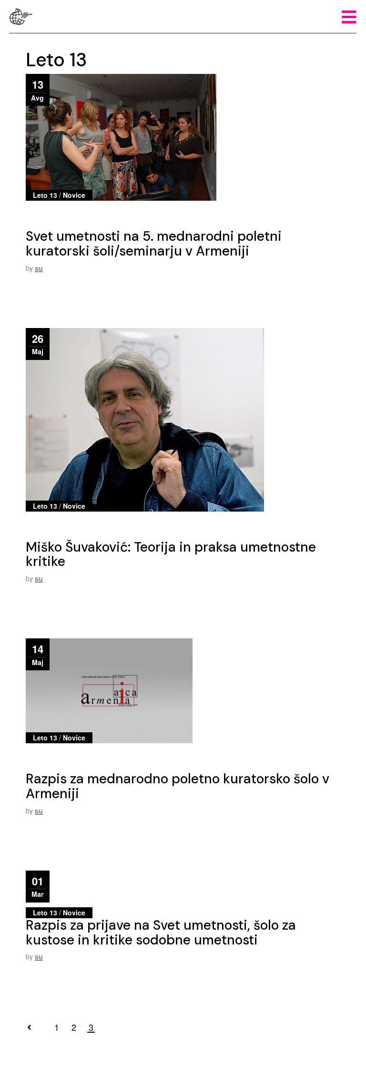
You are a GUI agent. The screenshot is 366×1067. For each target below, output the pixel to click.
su (39, 268)
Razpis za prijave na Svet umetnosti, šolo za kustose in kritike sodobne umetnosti (161, 932)
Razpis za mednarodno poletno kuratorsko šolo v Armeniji (177, 786)
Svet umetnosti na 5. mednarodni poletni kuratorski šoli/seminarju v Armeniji (154, 243)
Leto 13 (45, 195)
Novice (74, 195)
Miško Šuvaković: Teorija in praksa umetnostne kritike (171, 554)
